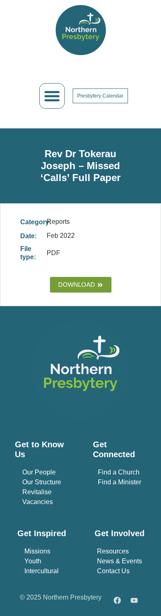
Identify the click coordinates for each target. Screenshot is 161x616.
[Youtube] (134, 600)
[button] (52, 96)
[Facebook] (117, 600)
